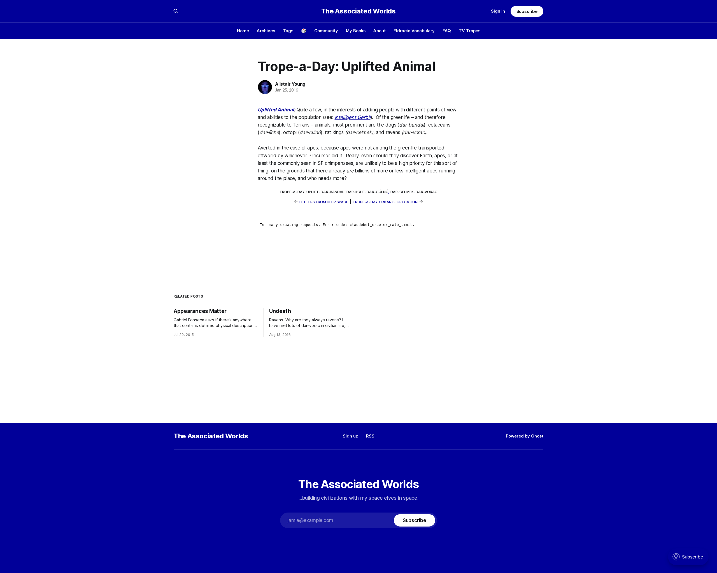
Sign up (350, 436)
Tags (288, 30)
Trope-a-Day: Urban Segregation (385, 202)
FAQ (447, 30)
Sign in (498, 11)
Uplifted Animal (276, 110)
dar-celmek (402, 192)
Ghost (537, 436)
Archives (266, 30)
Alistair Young (290, 84)
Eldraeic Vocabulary (414, 30)
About (379, 30)
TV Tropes (469, 30)
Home (243, 30)
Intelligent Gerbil (353, 117)
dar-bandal (332, 192)
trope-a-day (292, 192)
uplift (312, 192)
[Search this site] (176, 11)
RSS (370, 436)
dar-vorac (426, 192)
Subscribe (526, 11)
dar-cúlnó (377, 192)
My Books (356, 30)
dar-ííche (355, 192)
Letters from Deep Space (323, 202)
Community (326, 30)
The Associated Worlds (358, 11)
